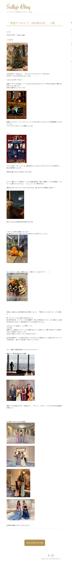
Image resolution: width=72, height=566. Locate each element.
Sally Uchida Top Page (34, 543)
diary (23, 35)
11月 (9, 32)
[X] (49, 555)
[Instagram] (52, 555)
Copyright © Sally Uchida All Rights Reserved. (50, 558)
